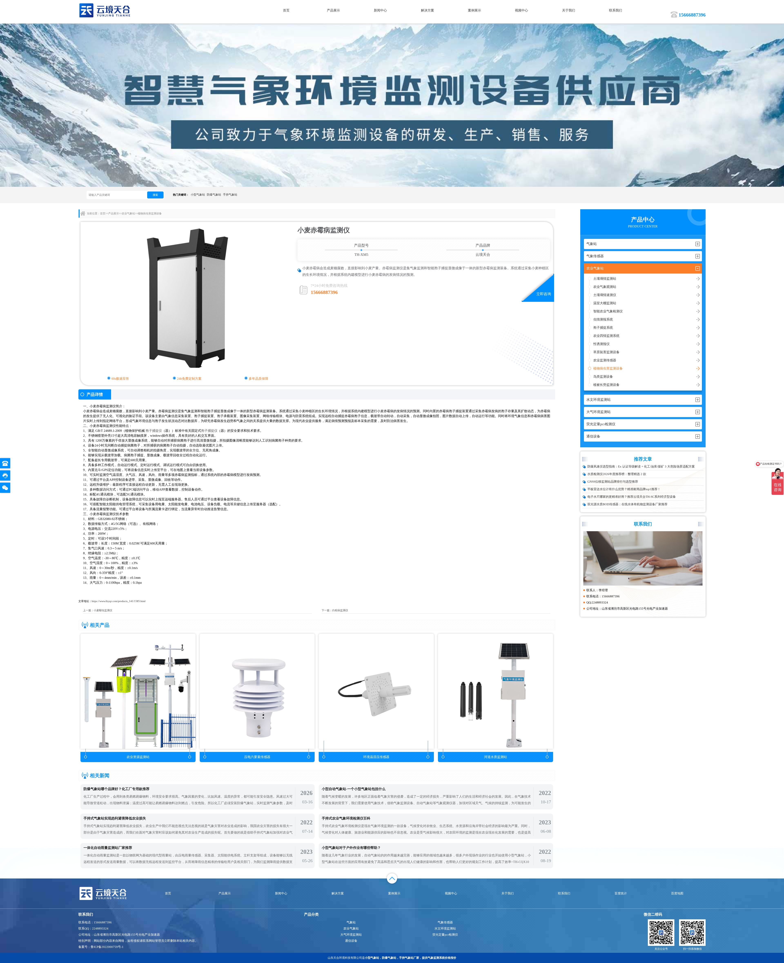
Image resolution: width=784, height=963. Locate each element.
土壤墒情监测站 (604, 278)
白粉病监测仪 (340, 610)
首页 (286, 10)
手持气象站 (230, 194)
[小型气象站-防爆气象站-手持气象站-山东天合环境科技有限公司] (104, 10)
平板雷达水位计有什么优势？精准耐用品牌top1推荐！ (623, 489)
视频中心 (521, 10)
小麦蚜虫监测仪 (103, 610)
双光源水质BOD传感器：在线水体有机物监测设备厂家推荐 (627, 504)
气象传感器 (445, 922)
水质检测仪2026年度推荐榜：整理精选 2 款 (616, 474)
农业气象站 (128, 213)
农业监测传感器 (604, 360)
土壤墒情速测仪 (604, 295)
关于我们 (568, 10)
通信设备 (351, 940)
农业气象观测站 (604, 286)
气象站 (351, 922)
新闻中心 (380, 10)
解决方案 (427, 10)
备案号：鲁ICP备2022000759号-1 (101, 947)
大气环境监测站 (351, 934)
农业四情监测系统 (606, 335)
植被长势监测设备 (606, 384)
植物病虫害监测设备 (608, 368)
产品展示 (333, 10)
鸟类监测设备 (603, 376)
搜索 (155, 194)
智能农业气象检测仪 (608, 311)
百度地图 (677, 893)
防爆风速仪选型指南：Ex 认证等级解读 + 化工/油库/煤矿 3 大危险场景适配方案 (641, 466)
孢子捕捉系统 (603, 327)
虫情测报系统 (603, 319)
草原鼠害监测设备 (606, 352)
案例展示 (474, 10)
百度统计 (621, 893)
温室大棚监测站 (604, 303)
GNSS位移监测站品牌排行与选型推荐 (612, 481)
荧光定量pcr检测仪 (445, 934)
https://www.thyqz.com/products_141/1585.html (119, 601)
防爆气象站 (214, 194)
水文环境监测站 (445, 928)
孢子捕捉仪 (154, 430)
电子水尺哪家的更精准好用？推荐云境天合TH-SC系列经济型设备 (631, 496)
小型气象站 (198, 194)
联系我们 (615, 10)
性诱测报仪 (601, 344)
